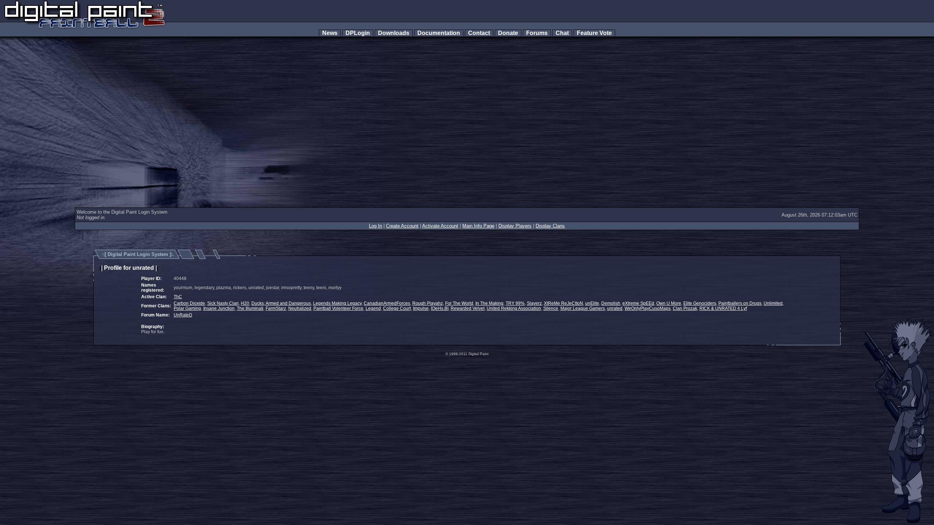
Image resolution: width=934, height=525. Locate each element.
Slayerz (534, 303)
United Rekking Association (514, 308)
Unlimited (773, 303)
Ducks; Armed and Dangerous (281, 303)
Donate (508, 33)
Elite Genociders (699, 303)
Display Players (515, 226)
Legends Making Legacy (337, 303)
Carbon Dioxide (189, 303)
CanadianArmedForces (387, 303)
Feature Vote (594, 33)
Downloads (393, 33)
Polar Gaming (187, 308)
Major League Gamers (582, 308)
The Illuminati (250, 308)
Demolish (610, 303)
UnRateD (183, 315)
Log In (375, 226)
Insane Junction (219, 308)
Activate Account (440, 226)
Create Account (402, 226)
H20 (245, 303)
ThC (178, 296)
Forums (537, 33)
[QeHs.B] (439, 308)
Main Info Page (478, 226)
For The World (459, 303)
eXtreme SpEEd (638, 303)
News (329, 33)
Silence (550, 308)
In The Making (489, 303)
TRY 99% (515, 303)
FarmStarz (276, 308)
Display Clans (550, 226)
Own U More (668, 303)
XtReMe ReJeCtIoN (563, 303)
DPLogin (358, 33)
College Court (397, 308)
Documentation (438, 33)
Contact (479, 33)
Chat (562, 33)
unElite (592, 303)
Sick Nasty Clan (223, 303)
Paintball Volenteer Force (338, 308)
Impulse (421, 308)
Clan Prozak (685, 308)
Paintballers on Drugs (739, 303)
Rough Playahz (427, 303)
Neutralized (299, 308)
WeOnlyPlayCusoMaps (648, 308)
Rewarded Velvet (468, 308)
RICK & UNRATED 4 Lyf (723, 308)
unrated (614, 308)
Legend (373, 308)
